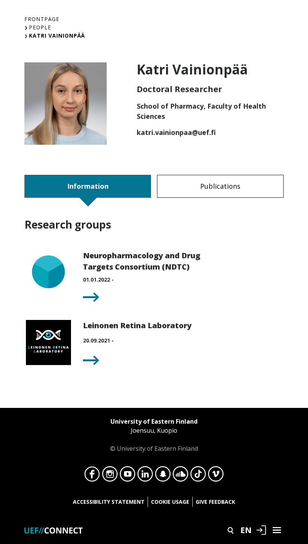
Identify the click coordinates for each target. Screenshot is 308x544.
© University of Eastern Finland (154, 435)
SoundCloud (180, 476)
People (40, 27)
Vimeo (215, 476)
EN (246, 529)
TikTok (198, 476)
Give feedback (215, 501)
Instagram (110, 476)
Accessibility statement (109, 501)
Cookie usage (170, 501)
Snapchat (163, 476)
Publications (220, 186)
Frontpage (41, 19)
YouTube (127, 476)
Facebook (92, 476)
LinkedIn (145, 476)
